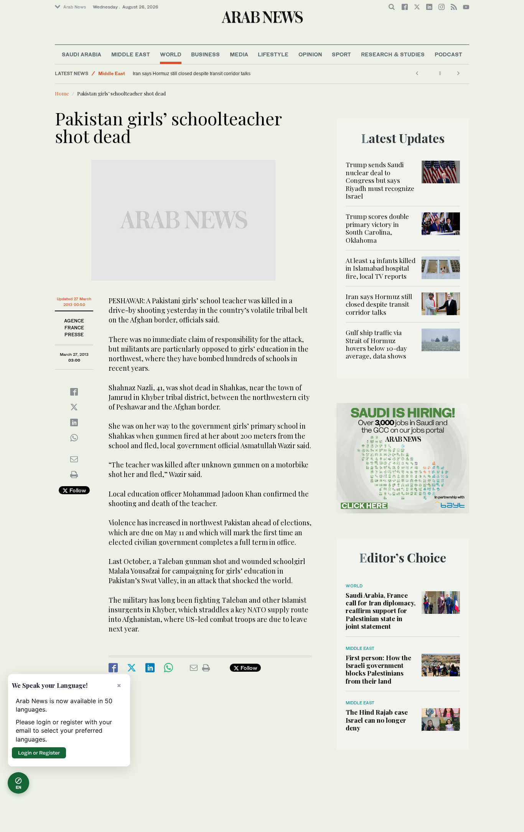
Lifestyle (273, 54)
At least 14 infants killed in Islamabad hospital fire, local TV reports (380, 268)
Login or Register (39, 753)
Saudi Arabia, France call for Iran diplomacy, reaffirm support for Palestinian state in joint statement (380, 611)
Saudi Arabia (81, 54)
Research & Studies (393, 54)
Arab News (74, 7)
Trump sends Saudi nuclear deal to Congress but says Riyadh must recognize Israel (380, 180)
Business (205, 54)
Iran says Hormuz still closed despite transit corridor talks (191, 73)
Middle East (130, 54)
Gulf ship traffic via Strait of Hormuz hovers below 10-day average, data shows (376, 344)
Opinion (310, 54)
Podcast (448, 54)
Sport (341, 54)
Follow (77, 490)
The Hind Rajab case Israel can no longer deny (377, 720)
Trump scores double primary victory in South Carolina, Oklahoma (377, 228)
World (170, 54)
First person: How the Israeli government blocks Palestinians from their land (378, 669)
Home (62, 93)
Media (239, 54)
